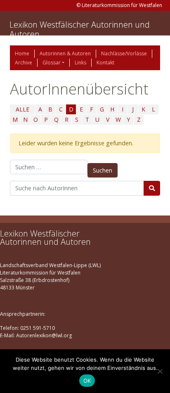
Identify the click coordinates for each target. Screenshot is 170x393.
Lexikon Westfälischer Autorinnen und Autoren (79, 29)
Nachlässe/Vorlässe (124, 53)
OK (87, 380)
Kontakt (105, 62)
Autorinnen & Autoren (65, 53)
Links (80, 62)
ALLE (22, 109)
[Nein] (160, 371)
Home (22, 53)
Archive (23, 62)
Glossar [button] (51, 62)
